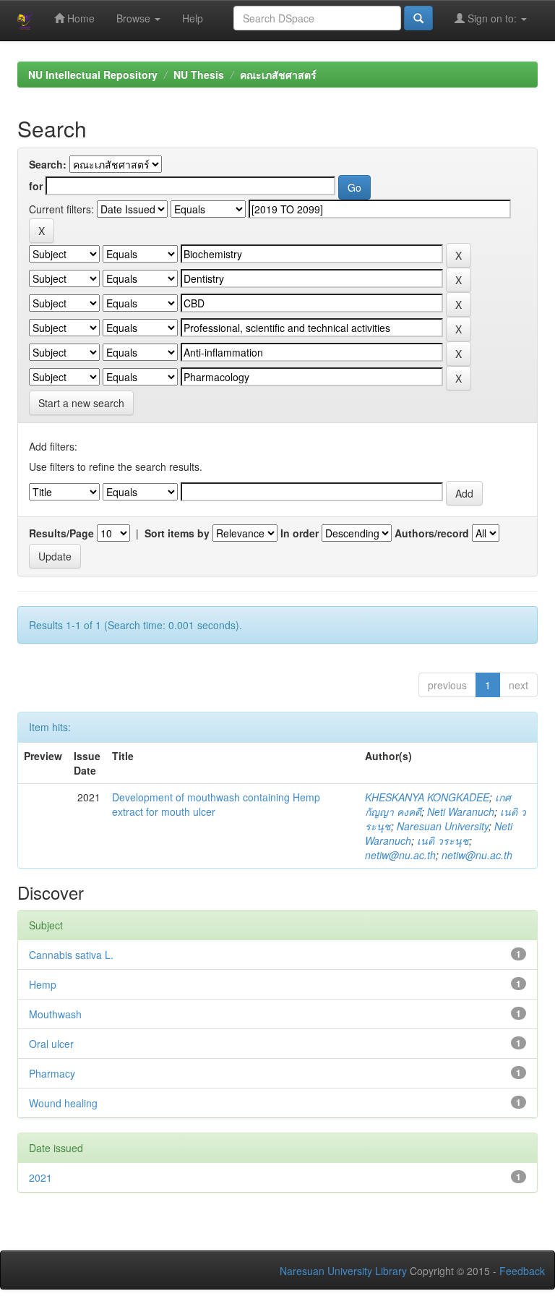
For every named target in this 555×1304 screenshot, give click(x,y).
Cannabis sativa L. (71, 954)
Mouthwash (55, 1014)
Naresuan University (443, 826)
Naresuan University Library (343, 1270)
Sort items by (177, 533)
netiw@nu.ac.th (400, 855)
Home (79, 18)
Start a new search (81, 403)
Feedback (522, 1270)
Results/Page (61, 533)
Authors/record (432, 533)
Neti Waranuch (460, 811)
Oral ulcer (51, 1043)
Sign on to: (492, 18)
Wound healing (63, 1103)
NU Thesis (198, 74)
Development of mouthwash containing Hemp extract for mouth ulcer (216, 804)
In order (299, 533)
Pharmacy (52, 1073)
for (36, 186)
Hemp (42, 984)
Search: (47, 164)
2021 (40, 1177)
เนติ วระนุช (443, 840)
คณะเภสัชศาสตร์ (278, 74)
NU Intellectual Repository (93, 74)
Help (192, 18)
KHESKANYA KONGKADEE (427, 797)
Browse (134, 18)
